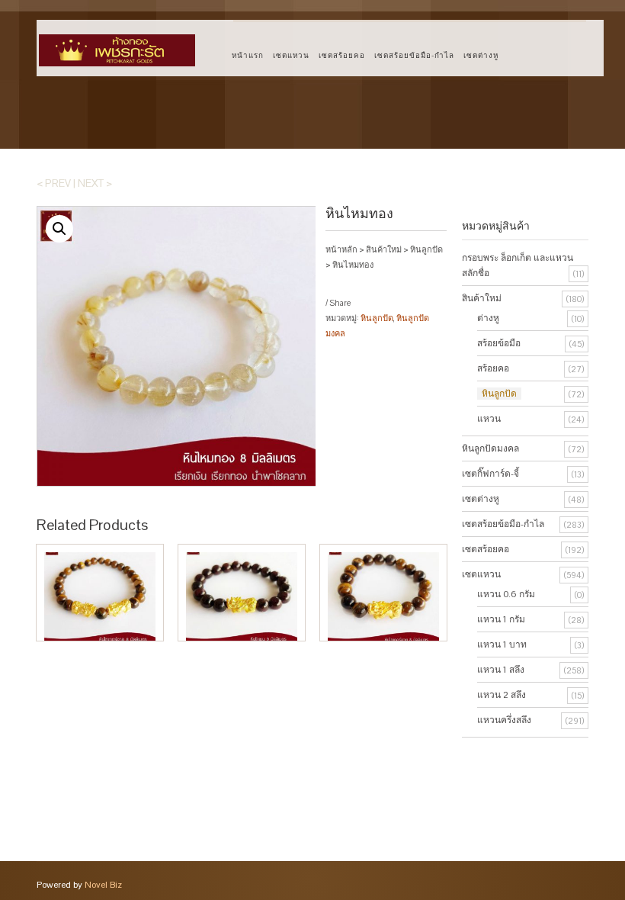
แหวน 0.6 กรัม (506, 594)
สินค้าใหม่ (384, 249)
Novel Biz (103, 885)
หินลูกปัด (426, 249)
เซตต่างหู (480, 55)
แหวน (489, 419)
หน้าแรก (248, 55)
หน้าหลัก (341, 249)
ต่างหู (488, 318)
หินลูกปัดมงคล (490, 448)
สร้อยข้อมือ (499, 343)
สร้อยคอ (493, 368)
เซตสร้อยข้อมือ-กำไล (414, 55)
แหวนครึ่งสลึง (504, 720)
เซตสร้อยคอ (342, 55)
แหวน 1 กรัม (501, 619)
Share (340, 302)
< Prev (54, 183)
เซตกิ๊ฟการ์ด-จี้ (490, 474)
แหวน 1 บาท (502, 644)
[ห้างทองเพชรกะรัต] (117, 43)
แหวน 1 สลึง (500, 670)
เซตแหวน (291, 55)
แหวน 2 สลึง (501, 695)
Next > (95, 183)
